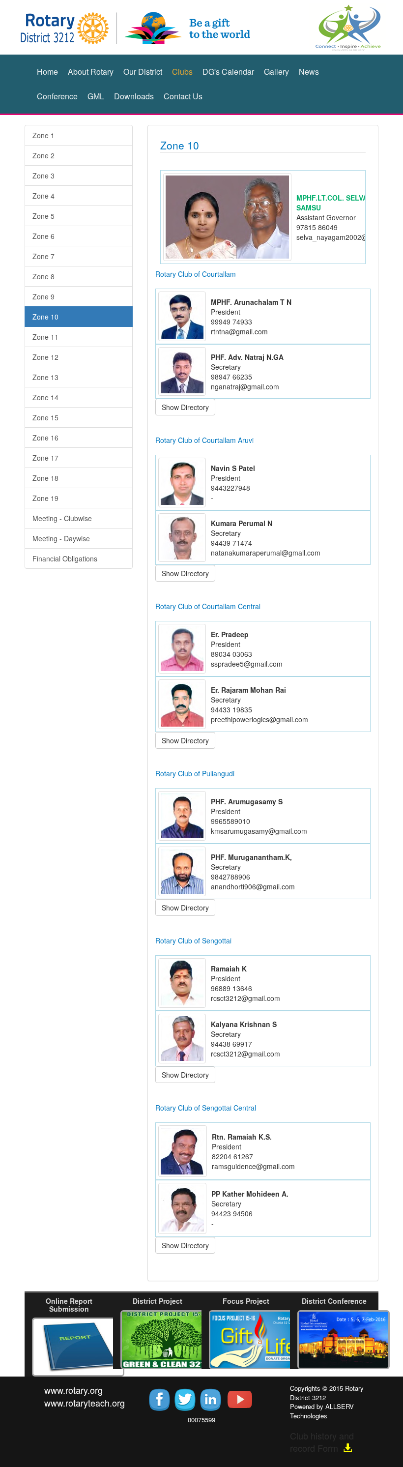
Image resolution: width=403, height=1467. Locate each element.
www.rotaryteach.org (84, 1402)
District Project (157, 1301)
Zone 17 (45, 458)
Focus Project (246, 1301)
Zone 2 (43, 155)
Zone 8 (43, 276)
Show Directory (185, 407)
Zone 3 (43, 175)
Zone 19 (45, 498)
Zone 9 (43, 296)
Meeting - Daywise (61, 538)
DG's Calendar (228, 71)
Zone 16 (45, 437)
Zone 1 (43, 135)
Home (47, 71)
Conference (57, 96)
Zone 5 (43, 216)
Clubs (182, 71)
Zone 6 (43, 236)
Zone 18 (45, 478)
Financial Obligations (64, 558)
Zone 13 (45, 377)
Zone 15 (45, 417)
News (309, 71)
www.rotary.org (73, 1389)
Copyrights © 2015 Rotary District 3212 (327, 1392)
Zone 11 (45, 337)
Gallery (276, 71)
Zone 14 (45, 397)
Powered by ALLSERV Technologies (322, 1411)
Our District (142, 71)
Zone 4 (43, 196)
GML (95, 96)
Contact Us (183, 96)
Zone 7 (43, 256)
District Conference (334, 1301)
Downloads (134, 96)
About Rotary (91, 71)
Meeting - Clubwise (62, 518)
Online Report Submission (69, 1304)
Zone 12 (45, 357)
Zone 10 (45, 317)
